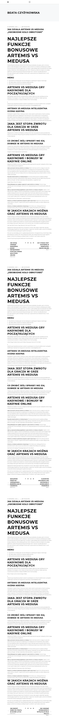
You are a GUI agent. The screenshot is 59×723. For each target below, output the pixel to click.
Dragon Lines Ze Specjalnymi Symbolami (17, 151)
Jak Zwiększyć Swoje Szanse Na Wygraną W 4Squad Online (21, 365)
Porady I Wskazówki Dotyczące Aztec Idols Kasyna (19, 668)
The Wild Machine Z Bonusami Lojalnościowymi (19, 198)
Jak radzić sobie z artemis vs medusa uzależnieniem (21, 82)
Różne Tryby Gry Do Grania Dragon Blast (17, 573)
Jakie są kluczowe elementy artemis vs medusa (20, 83)
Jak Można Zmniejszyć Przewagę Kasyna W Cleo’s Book (20, 448)
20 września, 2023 (12, 26)
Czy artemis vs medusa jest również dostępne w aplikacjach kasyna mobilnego (27, 80)
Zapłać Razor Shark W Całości (14, 182)
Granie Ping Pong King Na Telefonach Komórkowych (20, 238)
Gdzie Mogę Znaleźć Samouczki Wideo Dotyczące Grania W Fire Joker (24, 342)
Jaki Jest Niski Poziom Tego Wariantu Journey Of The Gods (21, 225)
